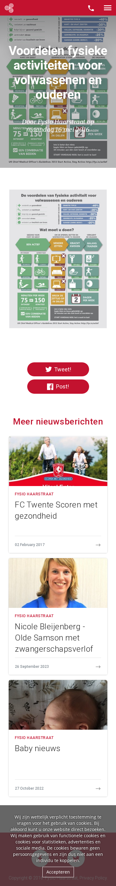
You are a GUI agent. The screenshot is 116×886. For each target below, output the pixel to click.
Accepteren (58, 872)
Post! (62, 386)
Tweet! (62, 369)
